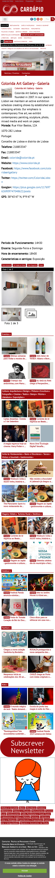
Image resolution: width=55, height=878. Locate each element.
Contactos (26, 73)
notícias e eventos (20, 41)
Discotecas (31, 807)
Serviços (35, 817)
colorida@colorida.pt (21, 157)
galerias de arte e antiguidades (32, 34)
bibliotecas (25, 28)
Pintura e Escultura (40, 391)
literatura (5, 38)
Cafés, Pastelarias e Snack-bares (35, 814)
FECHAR (25, 871)
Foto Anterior (6, 265)
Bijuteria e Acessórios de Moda (34, 823)
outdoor (16, 28)
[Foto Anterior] (11, 288)
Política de (25, 876)
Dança (33, 394)
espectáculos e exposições (10, 34)
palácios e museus (7, 31)
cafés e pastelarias (27, 25)
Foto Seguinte (32, 265)
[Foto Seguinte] (43, 288)
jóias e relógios (34, 31)
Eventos (5, 334)
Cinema (16, 394)
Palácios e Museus (21, 811)
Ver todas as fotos (19, 265)
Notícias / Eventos (11, 73)
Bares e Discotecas (32, 454)
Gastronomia (26, 457)
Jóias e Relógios (8, 820)
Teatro (25, 394)
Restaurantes (16, 454)
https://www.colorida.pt (26, 163)
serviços (13, 38)
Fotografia (6, 394)
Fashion (5, 627)
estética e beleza (21, 31)
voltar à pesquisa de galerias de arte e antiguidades (19, 48)
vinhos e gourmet (42, 25)
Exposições (18, 397)
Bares (21, 807)
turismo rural (6, 28)
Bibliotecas (6, 811)
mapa (30, 41)
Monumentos (38, 811)
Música (41, 394)
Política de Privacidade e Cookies (23, 841)
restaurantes (14, 25)
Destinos (36, 514)
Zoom (41, 265)
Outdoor (6, 571)
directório (8, 41)
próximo (43, 48)
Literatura (6, 397)
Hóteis (13, 514)
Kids (4, 684)
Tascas (46, 454)
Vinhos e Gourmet (10, 457)
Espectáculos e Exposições (30, 820)
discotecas (27, 38)
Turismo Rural (24, 514)
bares (20, 38)
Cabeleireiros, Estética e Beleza (15, 817)
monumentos (35, 28)
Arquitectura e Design (19, 391)
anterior (49, 45)
